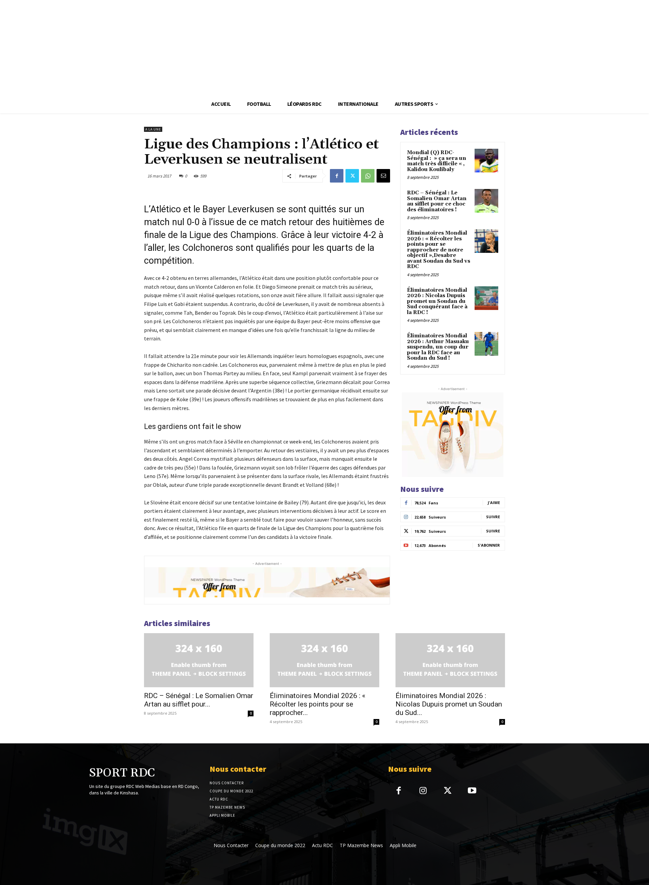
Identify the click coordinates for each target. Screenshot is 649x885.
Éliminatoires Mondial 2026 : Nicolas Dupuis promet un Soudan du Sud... (448, 704)
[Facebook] (336, 176)
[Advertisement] (203, 47)
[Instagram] (423, 791)
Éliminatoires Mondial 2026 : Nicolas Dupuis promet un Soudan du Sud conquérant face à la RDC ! (437, 301)
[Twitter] (352, 176)
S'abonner (489, 545)
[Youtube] (472, 791)
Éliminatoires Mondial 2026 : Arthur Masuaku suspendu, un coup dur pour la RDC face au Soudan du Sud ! (438, 347)
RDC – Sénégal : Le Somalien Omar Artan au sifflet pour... (198, 700)
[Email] (383, 176)
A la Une (153, 129)
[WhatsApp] (368, 176)
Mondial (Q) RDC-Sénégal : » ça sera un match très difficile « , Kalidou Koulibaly (436, 161)
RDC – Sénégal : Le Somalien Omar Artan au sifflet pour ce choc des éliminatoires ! (436, 201)
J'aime (494, 502)
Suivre (493, 516)
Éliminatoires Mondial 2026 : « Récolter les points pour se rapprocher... (317, 704)
